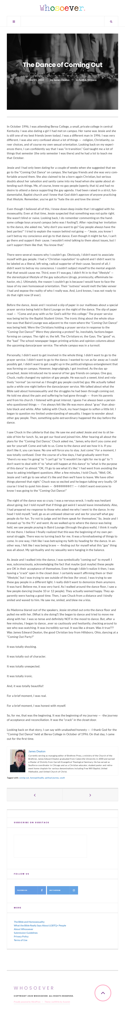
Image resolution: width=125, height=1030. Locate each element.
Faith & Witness (87, 80)
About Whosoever (23, 929)
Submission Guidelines (26, 932)
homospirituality (37, 777)
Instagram (55, 890)
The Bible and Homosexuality (29, 921)
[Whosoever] (62, 8)
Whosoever (34, 988)
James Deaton (62, 80)
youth (62, 777)
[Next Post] (90, 795)
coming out (24, 777)
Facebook (22, 890)
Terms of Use (20, 940)
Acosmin (66, 1001)
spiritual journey (52, 777)
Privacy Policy (21, 936)
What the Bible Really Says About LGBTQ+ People (40, 925)
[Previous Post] (34, 795)
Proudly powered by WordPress (27, 1001)
